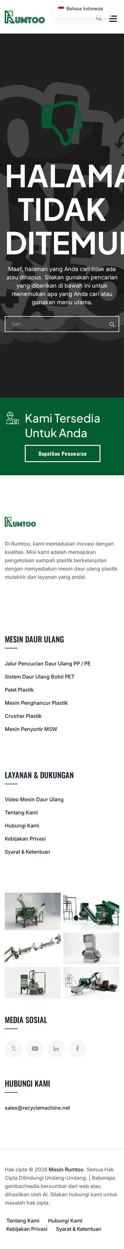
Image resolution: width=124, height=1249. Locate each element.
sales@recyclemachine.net (37, 1108)
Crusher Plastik (23, 716)
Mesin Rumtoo (66, 1169)
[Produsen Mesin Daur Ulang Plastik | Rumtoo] (25, 17)
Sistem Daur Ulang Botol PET (39, 676)
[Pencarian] (98, 18)
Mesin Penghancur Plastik (36, 703)
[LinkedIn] (56, 1049)
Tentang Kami (21, 812)
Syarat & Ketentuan (27, 852)
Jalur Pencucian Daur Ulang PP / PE (48, 663)
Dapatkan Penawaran (62, 453)
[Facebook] (77, 1049)
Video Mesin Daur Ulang (34, 799)
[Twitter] (13, 1049)
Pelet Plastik (19, 690)
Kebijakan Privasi (25, 838)
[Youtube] (35, 1049)
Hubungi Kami (22, 825)
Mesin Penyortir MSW (31, 729)
